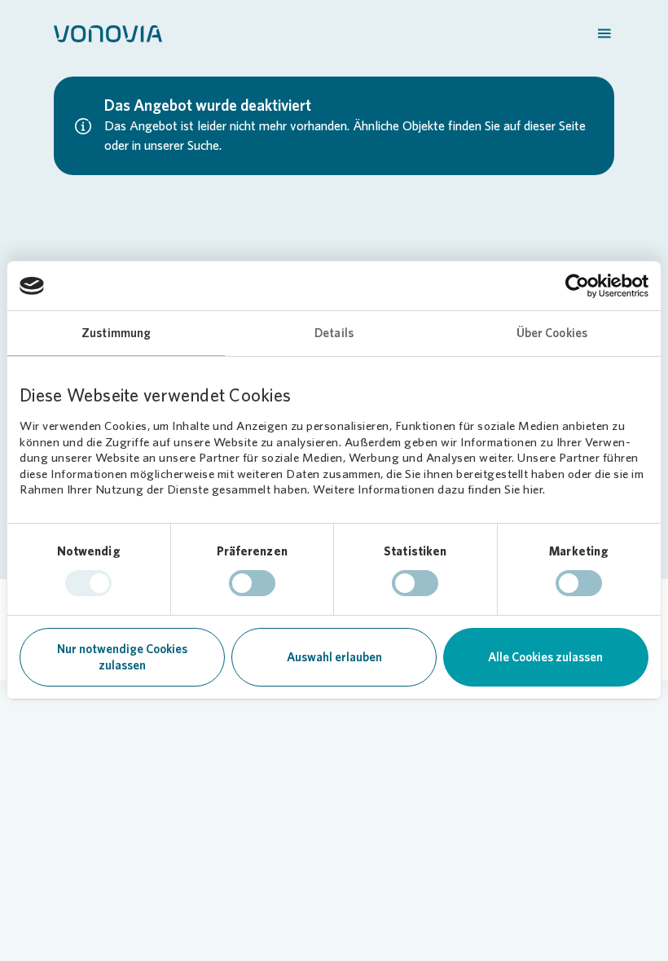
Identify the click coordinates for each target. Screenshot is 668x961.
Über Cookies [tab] (551, 333)
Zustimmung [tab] (116, 333)
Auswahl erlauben (334, 657)
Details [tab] (334, 333)
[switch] (252, 583)
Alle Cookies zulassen (545, 657)
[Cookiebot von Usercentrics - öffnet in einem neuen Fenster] (577, 286)
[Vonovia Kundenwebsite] (108, 32)
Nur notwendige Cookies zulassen (122, 657)
